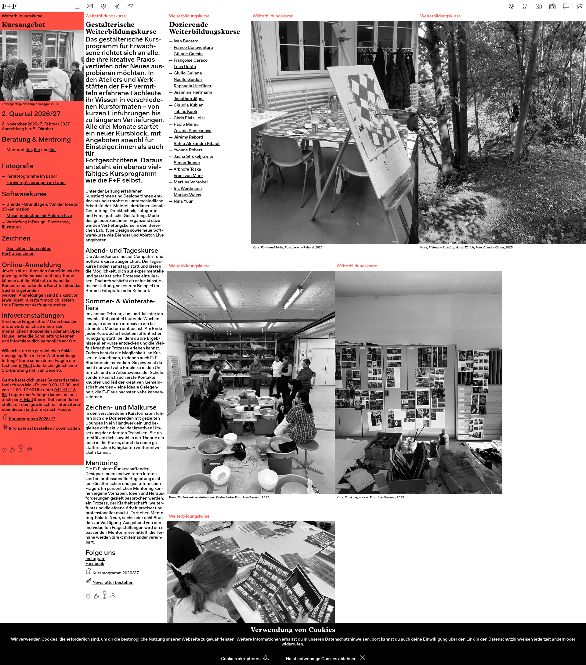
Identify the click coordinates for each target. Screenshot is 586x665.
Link (30, 410)
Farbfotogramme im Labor (31, 177)
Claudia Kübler (188, 105)
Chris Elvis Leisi (189, 118)
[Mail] (90, 6)
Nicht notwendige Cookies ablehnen (321, 659)
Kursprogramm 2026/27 (31, 419)
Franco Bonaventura (193, 48)
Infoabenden (39, 332)
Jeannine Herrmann (193, 93)
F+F (9, 6)
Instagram (95, 559)
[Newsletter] (117, 6)
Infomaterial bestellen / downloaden (44, 429)
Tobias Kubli (185, 112)
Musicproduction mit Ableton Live (39, 216)
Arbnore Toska (187, 170)
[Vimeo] (566, 6)
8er (52, 150)
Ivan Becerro (186, 41)
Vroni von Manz (188, 176)
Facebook (94, 564)
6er (37, 150)
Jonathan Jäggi (189, 99)
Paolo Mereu (186, 125)
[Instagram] (539, 6)
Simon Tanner (187, 163)
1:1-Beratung (15, 371)
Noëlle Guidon (188, 80)
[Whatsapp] (29, 447)
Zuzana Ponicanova (193, 131)
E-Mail (25, 366)
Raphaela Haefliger (193, 86)
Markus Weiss (187, 195)
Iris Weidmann (188, 189)
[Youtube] (552, 6)
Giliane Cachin (188, 54)
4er (29, 150)
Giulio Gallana (188, 73)
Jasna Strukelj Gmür (193, 157)
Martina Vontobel (191, 182)
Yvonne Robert (188, 150)
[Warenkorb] (580, 6)
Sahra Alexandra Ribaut (197, 144)
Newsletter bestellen (112, 583)
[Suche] (131, 6)
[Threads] (525, 6)
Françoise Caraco (191, 61)
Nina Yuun (184, 202)
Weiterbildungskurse (189, 16)
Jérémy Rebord (188, 138)
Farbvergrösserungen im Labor (36, 183)
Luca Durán (185, 67)
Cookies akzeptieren (241, 659)
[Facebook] (511, 6)
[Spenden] (103, 6)
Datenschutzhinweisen (347, 640)
